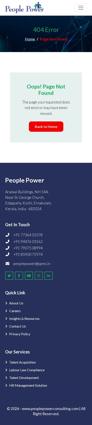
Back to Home (46, 126)
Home (30, 39)
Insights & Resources (24, 318)
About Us (16, 303)
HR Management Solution (28, 385)
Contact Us (17, 326)
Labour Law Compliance (27, 370)
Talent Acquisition (22, 362)
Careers (15, 311)
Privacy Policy (19, 334)
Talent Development (24, 378)
